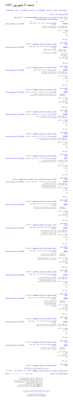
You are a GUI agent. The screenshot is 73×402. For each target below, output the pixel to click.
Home (24, 390)
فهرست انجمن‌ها (62, 14)
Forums (27, 390)
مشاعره (52, 14)
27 (17, 17)
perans (66, 158)
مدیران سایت (32, 10)
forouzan (65, 23)
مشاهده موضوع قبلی (52, 19)
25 (21, 17)
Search (37, 390)
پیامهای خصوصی (10, 10)
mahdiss (66, 92)
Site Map (40, 390)
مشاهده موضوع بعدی (41, 19)
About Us (43, 390)
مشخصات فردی (24, 10)
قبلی (28, 17)
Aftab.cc (43, 395)
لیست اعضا (49, 10)
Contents (30, 390)
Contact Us (48, 390)
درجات (16, 10)
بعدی (15, 17)
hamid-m (65, 47)
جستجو (55, 10)
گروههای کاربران (41, 10)
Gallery (34, 390)
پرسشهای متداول (63, 10)
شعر (56, 14)
